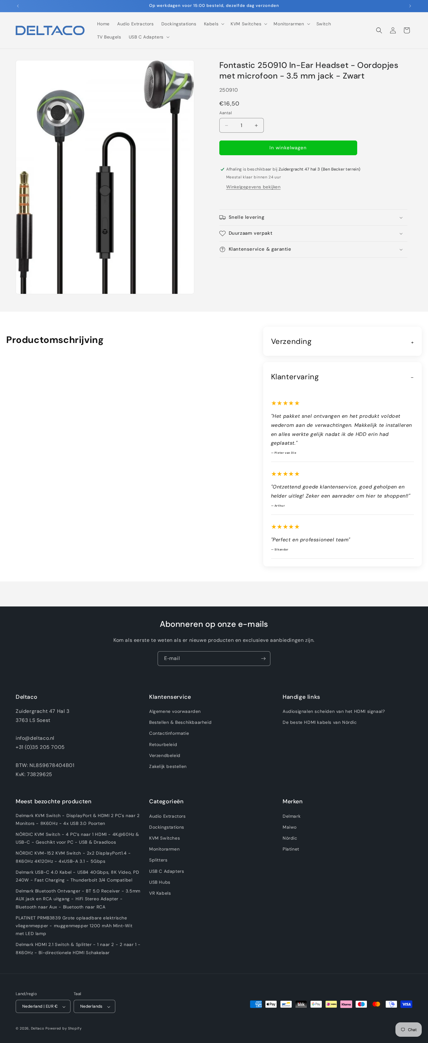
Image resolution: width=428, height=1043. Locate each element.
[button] (213, 23)
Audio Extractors (167, 816)
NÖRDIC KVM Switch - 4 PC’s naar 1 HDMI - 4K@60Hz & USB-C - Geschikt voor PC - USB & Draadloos (77, 838)
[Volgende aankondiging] (410, 6)
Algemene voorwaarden (175, 711)
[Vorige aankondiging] (18, 6)
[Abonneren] (263, 658)
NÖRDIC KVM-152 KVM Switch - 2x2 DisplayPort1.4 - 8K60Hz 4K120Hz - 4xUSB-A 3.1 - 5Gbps (73, 857)
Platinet (291, 849)
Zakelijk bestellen (168, 766)
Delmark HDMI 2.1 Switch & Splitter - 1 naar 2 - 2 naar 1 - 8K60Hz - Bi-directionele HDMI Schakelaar (78, 948)
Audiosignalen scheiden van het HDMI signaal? (334, 711)
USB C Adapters (166, 871)
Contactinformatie (169, 733)
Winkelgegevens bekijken (253, 187)
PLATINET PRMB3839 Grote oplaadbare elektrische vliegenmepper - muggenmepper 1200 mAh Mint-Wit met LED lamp (74, 925)
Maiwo (290, 827)
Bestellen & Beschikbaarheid (180, 722)
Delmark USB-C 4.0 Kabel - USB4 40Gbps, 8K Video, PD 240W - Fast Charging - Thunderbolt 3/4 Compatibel (77, 875)
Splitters (158, 860)
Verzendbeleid (164, 755)
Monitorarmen (164, 849)
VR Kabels (160, 893)
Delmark (291, 816)
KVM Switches (164, 838)
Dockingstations (166, 827)
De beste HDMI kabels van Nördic (320, 722)
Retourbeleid (163, 744)
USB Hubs (159, 882)
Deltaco (37, 1028)
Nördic (290, 838)
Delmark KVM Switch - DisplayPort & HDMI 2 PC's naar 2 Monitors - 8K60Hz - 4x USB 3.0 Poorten (78, 819)
